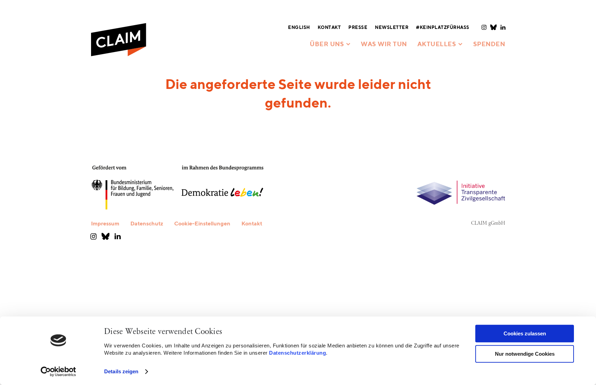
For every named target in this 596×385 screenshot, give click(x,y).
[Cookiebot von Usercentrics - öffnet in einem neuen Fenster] (58, 371)
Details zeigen (121, 371)
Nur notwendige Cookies (525, 354)
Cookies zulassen (525, 333)
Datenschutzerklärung (297, 353)
